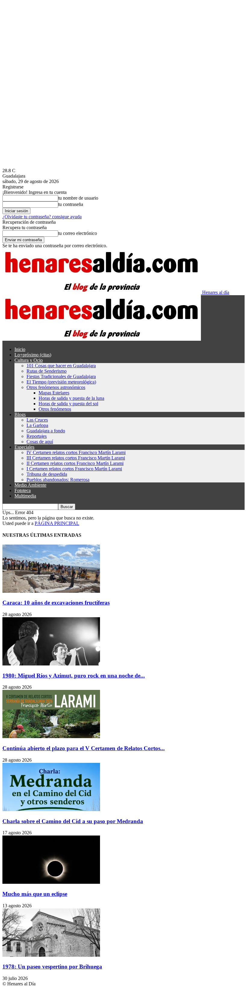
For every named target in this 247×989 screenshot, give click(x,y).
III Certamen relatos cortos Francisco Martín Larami (76, 457)
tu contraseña (70, 204)
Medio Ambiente (30, 485)
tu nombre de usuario (78, 198)
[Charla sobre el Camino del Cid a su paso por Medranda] (51, 809)
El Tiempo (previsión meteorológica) (61, 381)
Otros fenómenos (55, 409)
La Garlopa (37, 425)
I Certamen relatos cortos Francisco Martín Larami (74, 468)
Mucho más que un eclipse (34, 894)
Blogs (20, 414)
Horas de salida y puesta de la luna (71, 398)
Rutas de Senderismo (47, 371)
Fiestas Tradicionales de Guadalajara (61, 376)
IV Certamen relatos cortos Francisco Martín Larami (76, 452)
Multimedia (25, 495)
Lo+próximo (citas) (32, 354)
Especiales (24, 447)
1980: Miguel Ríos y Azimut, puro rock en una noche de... (73, 675)
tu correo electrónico (77, 233)
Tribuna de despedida (47, 474)
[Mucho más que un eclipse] (51, 882)
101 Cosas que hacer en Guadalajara (61, 365)
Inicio (19, 349)
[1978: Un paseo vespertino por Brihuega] (51, 955)
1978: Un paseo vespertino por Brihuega (52, 966)
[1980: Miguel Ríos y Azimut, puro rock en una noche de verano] (51, 663)
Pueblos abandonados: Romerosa (58, 479)
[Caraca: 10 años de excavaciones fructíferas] (51, 591)
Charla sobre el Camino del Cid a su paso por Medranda (72, 821)
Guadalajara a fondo (46, 430)
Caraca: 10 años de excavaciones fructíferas (56, 602)
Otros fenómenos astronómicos (56, 387)
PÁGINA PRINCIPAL (57, 523)
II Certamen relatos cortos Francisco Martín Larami (75, 463)
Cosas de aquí (40, 441)
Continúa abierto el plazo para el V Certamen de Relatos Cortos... (83, 748)
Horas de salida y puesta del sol (68, 403)
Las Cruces (37, 419)
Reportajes (37, 436)
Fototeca (22, 490)
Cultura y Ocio (28, 360)
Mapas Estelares (54, 392)
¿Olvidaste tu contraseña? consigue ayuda (42, 216)
